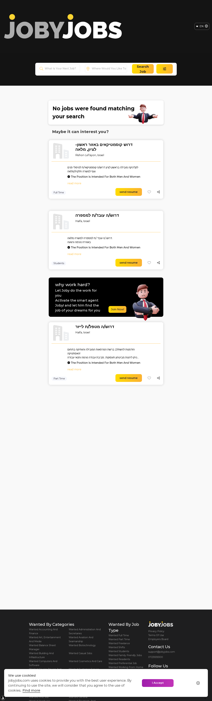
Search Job (143, 69)
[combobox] (62, 68)
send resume (129, 192)
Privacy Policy (156, 631)
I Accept (158, 682)
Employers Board (158, 639)
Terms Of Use (156, 635)
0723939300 (155, 657)
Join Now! (117, 309)
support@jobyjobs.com (161, 651)
